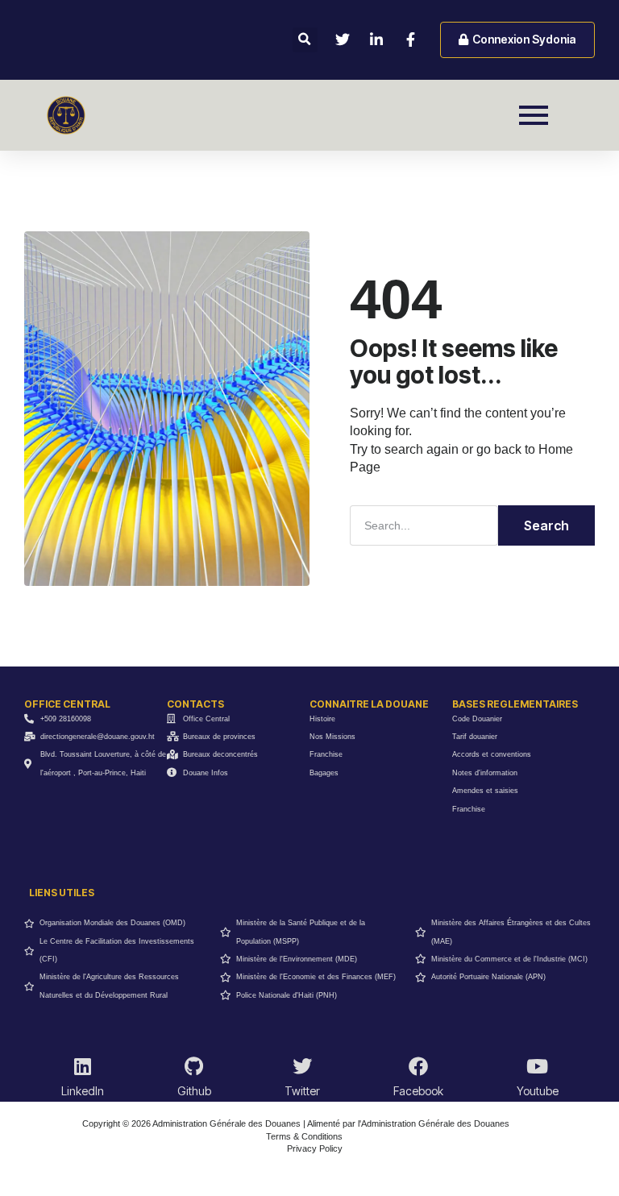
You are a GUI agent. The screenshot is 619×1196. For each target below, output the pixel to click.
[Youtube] (537, 1066)
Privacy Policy (315, 1148)
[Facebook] (418, 1066)
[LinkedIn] (82, 1066)
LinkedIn (82, 1091)
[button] (305, 39)
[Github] (194, 1066)
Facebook (418, 1091)
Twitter (302, 1091)
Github (194, 1091)
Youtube (538, 1091)
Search (546, 525)
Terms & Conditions (304, 1136)
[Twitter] (302, 1066)
